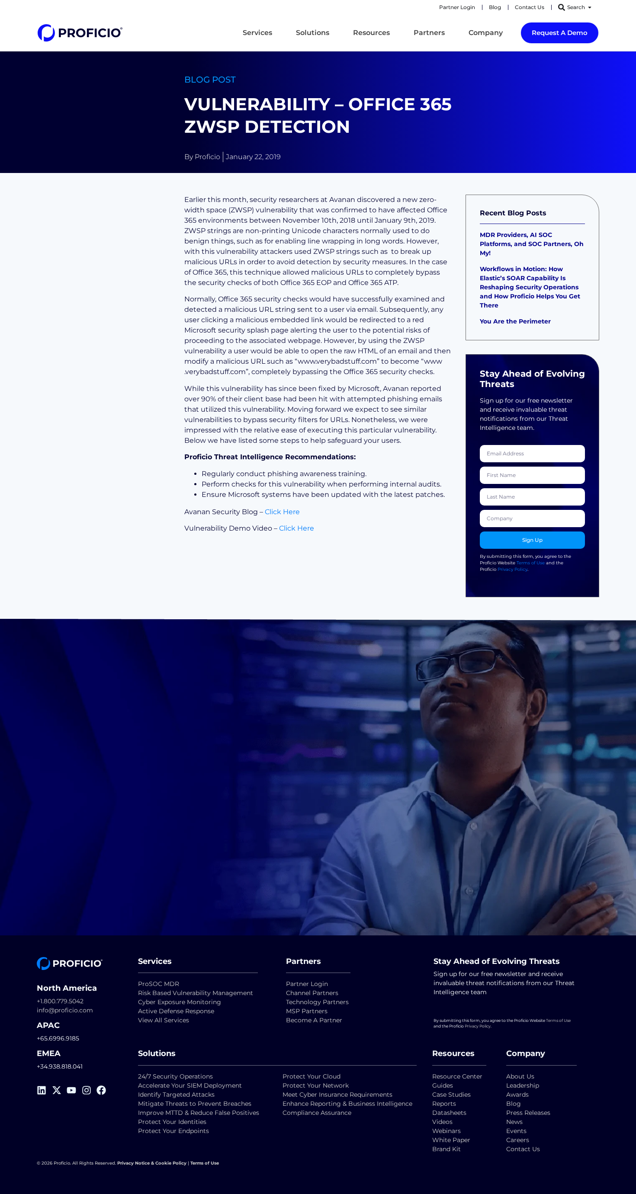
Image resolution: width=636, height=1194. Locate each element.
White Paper (451, 1140)
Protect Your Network (316, 1085)
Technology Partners (317, 1002)
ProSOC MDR (158, 984)
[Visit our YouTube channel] (74, 1090)
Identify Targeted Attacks (176, 1094)
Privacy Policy (512, 569)
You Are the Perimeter (516, 321)
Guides (442, 1085)
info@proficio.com (65, 1010)
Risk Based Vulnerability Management (195, 993)
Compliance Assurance (317, 1113)
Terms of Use (531, 563)
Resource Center (457, 1076)
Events (516, 1131)
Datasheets (449, 1113)
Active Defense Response (176, 1011)
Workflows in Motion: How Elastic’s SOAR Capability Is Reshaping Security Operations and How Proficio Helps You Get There (530, 287)
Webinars (446, 1131)
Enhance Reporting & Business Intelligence (347, 1104)
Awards (517, 1094)
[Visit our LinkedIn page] (44, 1090)
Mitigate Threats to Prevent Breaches (194, 1104)
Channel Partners (312, 993)
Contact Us (523, 1149)
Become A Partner (314, 1020)
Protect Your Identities (172, 1122)
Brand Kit (446, 1149)
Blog (513, 1104)
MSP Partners (307, 1011)
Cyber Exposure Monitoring (179, 1002)
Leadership (522, 1085)
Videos (442, 1122)
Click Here (282, 512)
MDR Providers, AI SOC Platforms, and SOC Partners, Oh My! (532, 244)
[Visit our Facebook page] (104, 1090)
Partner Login (307, 984)
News (514, 1122)
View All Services (163, 1020)
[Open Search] (589, 7)
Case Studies (451, 1094)
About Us (520, 1076)
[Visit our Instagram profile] (89, 1090)
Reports (445, 1104)
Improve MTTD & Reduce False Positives (198, 1113)
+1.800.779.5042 (60, 1001)
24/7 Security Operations (175, 1076)
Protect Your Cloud (312, 1076)
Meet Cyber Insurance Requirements (337, 1094)
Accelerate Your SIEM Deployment (190, 1085)
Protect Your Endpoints (173, 1131)
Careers (517, 1140)
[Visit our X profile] (59, 1090)
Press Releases (528, 1113)
